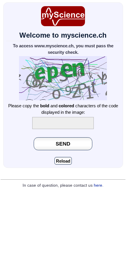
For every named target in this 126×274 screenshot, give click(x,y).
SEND (63, 144)
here (98, 185)
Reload (63, 160)
